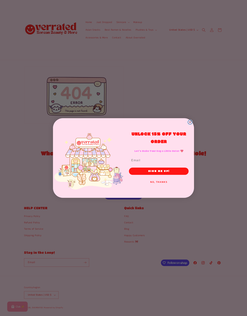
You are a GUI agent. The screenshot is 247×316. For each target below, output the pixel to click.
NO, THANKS (158, 182)
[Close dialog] (190, 122)
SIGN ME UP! (158, 171)
